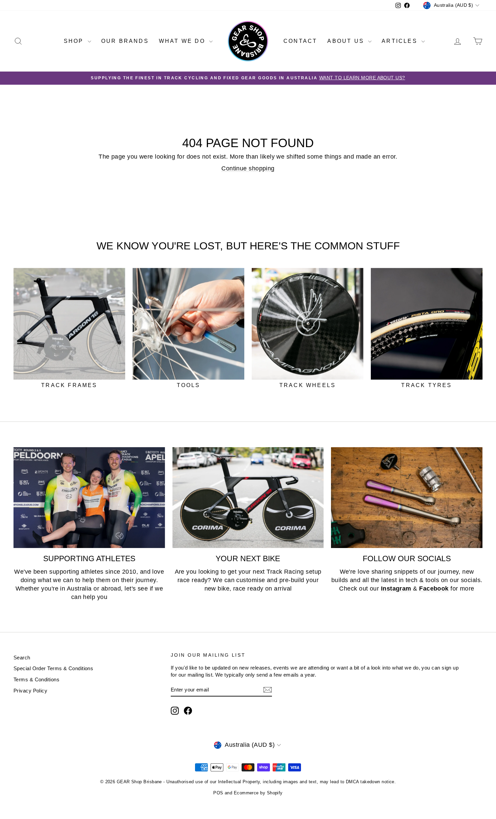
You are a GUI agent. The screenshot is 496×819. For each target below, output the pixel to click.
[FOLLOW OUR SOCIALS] (407, 497)
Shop (75, 41)
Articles (401, 41)
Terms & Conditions (36, 679)
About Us (346, 41)
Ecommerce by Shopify (258, 792)
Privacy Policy (30, 690)
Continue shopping (248, 168)
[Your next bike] (248, 497)
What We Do (183, 41)
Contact (300, 41)
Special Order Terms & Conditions (53, 668)
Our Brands (125, 41)
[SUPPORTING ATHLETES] (89, 497)
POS (218, 792)
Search (21, 657)
